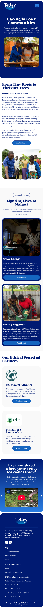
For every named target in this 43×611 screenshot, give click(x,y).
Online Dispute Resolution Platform (18, 581)
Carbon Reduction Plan (13, 597)
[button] (37, 5)
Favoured (25, 605)
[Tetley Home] (10, 6)
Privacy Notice (10, 555)
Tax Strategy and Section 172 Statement (19, 593)
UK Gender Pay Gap (12, 585)
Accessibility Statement (13, 572)
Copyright (9, 559)
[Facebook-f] (6, 542)
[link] (10, 542)
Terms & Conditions (12, 551)
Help (7, 568)
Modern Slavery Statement (15, 589)
